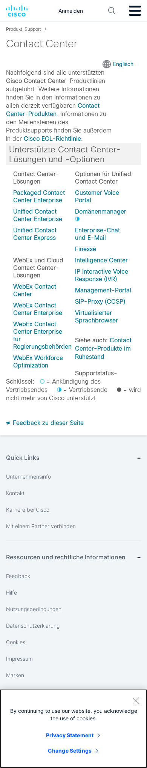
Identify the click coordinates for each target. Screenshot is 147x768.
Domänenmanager (100, 211)
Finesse (85, 249)
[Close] (135, 700)
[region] (73, 728)
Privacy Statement (69, 735)
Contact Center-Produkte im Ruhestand (103, 348)
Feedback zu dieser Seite (47, 423)
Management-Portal (103, 290)
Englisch (123, 64)
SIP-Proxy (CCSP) (100, 301)
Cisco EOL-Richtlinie (52, 139)
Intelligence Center (101, 260)
